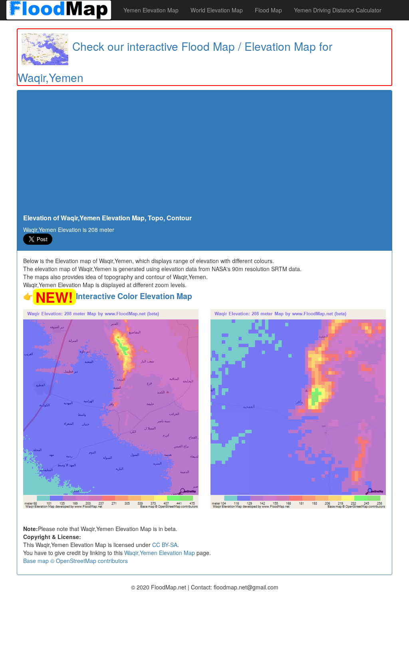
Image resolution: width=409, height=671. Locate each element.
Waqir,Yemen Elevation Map (159, 553)
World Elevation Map (217, 10)
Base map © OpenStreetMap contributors (75, 561)
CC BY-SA (164, 545)
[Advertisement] (204, 154)
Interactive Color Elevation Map (134, 296)
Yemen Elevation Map (151, 10)
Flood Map (268, 10)
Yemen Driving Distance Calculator (337, 10)
